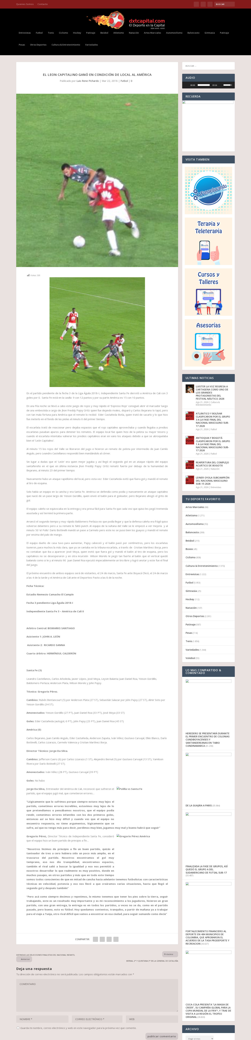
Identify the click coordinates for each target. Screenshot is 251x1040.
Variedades (91, 44)
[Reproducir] (186, 85)
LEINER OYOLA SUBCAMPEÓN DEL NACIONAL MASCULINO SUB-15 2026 (212, 480)
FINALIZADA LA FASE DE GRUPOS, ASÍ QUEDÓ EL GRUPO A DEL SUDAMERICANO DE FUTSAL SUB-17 (207, 869)
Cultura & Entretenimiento (66, 44)
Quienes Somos (25, 4)
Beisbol (104, 32)
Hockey (77, 32)
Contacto (43, 4)
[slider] (204, 85)
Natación (134, 32)
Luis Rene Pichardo (87, 80)
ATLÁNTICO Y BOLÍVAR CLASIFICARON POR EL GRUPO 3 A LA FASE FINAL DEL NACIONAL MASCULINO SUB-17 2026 (213, 420)
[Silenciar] (220, 85)
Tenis (51, 32)
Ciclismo (63, 32)
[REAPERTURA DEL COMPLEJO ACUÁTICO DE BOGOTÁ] (190, 464)
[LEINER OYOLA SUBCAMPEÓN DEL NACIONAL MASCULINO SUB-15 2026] (190, 480)
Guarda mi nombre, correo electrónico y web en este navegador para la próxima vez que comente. (78, 1028)
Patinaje (90, 32)
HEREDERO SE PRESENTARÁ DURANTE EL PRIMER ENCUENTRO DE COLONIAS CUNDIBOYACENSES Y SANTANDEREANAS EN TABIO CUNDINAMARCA (207, 739)
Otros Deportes (38, 44)
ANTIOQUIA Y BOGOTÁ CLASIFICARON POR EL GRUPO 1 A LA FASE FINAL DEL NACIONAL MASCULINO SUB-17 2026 (213, 444)
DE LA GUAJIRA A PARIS (199, 805)
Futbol (39, 32)
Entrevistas (25, 32)
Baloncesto (193, 32)
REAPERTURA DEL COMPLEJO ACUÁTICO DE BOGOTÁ (212, 464)
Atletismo (118, 32)
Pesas (22, 44)
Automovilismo (174, 32)
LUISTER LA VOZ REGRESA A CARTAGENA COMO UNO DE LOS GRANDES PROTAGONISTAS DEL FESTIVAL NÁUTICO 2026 (212, 392)
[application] (208, 85)
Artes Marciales (152, 32)
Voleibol (190, 658)
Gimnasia (210, 32)
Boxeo (189, 549)
